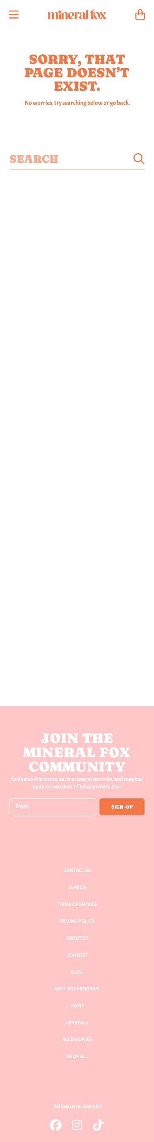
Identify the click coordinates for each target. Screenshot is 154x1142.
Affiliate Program (77, 989)
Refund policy (77, 921)
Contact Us (77, 870)
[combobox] (77, 158)
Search (77, 887)
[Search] (139, 158)
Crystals (77, 1023)
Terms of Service (77, 904)
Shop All (77, 1056)
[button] (14, 14)
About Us (77, 938)
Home (77, 1006)
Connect (77, 955)
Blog (77, 972)
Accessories (77, 1039)
